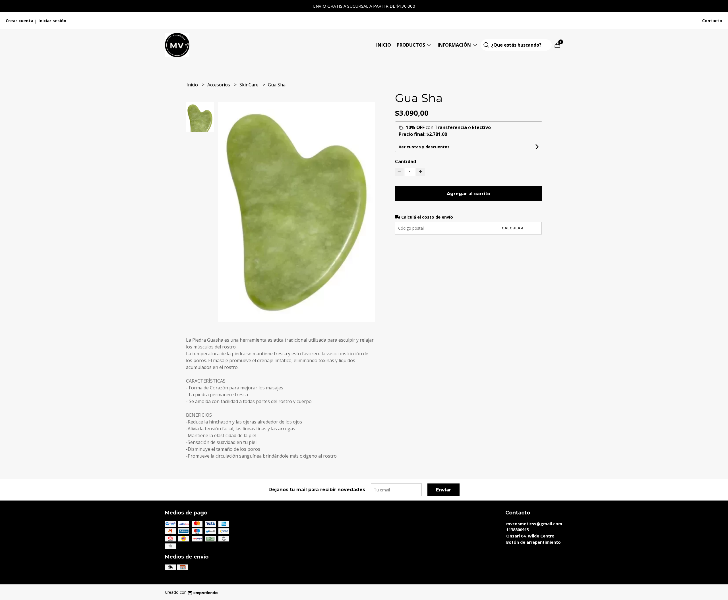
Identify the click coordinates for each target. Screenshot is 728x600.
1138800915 (517, 529)
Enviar (443, 490)
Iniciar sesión (52, 20)
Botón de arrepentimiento (533, 542)
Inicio (383, 45)
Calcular (512, 228)
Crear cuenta (19, 20)
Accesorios (219, 85)
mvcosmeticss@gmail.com (534, 523)
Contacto (712, 20)
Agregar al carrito (468, 193)
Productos (411, 45)
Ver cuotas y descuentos (424, 147)
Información (455, 45)
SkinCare (249, 85)
